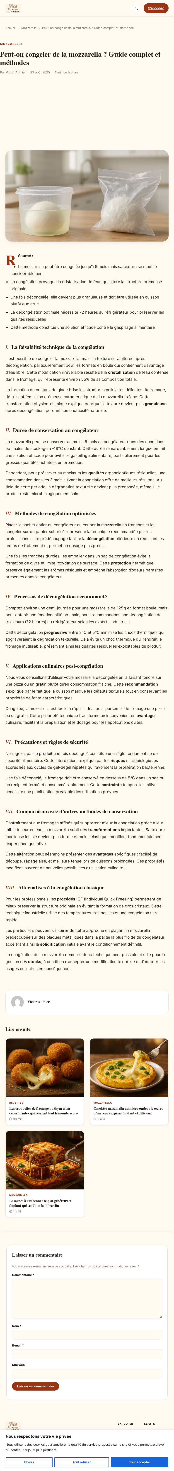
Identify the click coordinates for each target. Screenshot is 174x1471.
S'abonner (156, 8)
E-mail (18, 1345)
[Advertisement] (87, 116)
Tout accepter (139, 1462)
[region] (87, 1450)
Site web (18, 1365)
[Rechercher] (136, 8)
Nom (16, 1326)
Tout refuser (81, 1462)
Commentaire (23, 1275)
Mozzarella (28, 28)
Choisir (29, 1462)
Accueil (10, 28)
